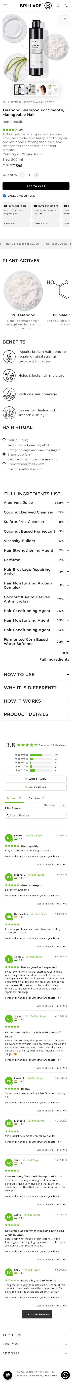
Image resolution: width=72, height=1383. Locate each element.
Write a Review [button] (37, 778)
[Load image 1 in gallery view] (19, 89)
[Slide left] (11, 89)
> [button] (37, 1314)
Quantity (10, 175)
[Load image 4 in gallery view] (53, 89)
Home (6, 102)
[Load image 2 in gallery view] (30, 89)
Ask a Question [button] (37, 786)
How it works (22, 701)
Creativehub (50, 1375)
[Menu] (5, 6)
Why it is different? (30, 687)
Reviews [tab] (11, 798)
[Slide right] (60, 89)
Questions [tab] (34, 798)
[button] (58, 6)
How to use (19, 674)
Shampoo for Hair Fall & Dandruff (31, 102)
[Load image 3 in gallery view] (42, 89)
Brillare (29, 1371)
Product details (26, 714)
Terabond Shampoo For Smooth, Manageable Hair (32, 856)
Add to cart (36, 186)
